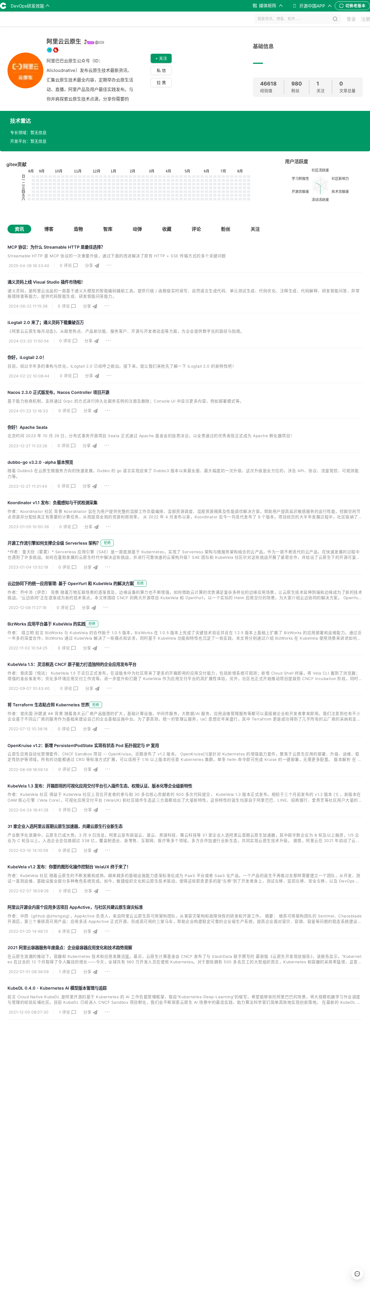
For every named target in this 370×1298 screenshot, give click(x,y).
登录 (351, 19)
